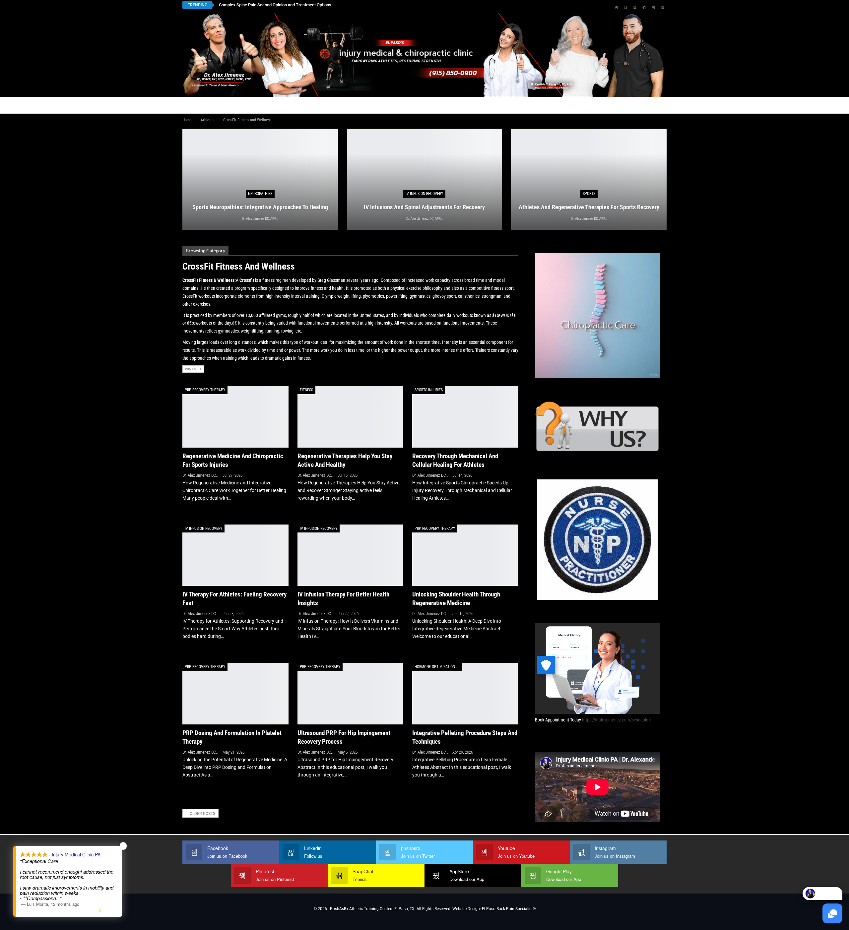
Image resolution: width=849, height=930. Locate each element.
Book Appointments (236, 105)
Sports (589, 193)
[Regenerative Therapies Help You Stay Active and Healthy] (350, 416)
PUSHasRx (494, 105)
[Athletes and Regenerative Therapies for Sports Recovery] (588, 179)
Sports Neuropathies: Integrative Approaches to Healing (271, 4)
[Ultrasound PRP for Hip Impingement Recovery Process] (350, 693)
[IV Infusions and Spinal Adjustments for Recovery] (424, 179)
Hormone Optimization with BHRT (438, 666)
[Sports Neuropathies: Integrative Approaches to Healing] (260, 179)
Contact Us (329, 105)
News (571, 105)
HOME (193, 105)
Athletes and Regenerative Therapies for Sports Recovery (589, 207)
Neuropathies (260, 193)
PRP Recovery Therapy (205, 390)
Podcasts (536, 105)
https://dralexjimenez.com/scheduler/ (616, 719)
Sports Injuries (429, 390)
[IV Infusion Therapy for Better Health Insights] (350, 555)
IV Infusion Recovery (424, 193)
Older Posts (202, 813)
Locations (285, 105)
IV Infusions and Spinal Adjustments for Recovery (424, 207)
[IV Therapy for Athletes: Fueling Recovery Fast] (235, 555)
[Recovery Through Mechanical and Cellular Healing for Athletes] (465, 416)
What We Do (444, 105)
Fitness (306, 390)
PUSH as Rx (193, 369)
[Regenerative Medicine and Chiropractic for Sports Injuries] (235, 416)
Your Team (380, 105)
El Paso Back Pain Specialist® (509, 908)
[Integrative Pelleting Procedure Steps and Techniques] (465, 693)
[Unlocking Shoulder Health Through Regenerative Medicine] (465, 555)
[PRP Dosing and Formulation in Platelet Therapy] (235, 693)
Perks (412, 105)
